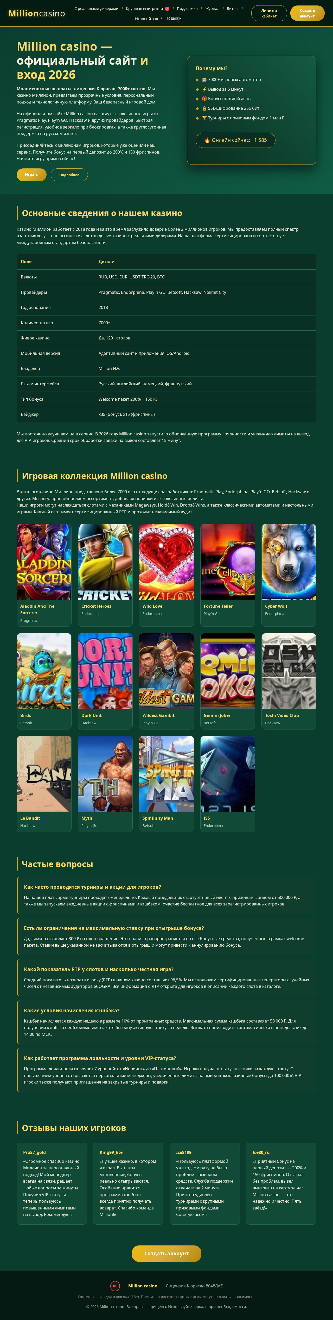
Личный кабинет (269, 13)
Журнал (212, 8)
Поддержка (187, 8)
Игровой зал (146, 18)
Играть (31, 174)
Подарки (173, 18)
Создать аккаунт (307, 13)
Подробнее (69, 174)
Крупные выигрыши (147, 8)
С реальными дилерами (96, 8)
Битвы (232, 8)
